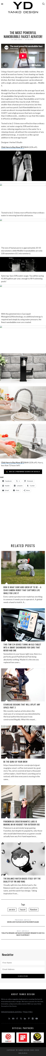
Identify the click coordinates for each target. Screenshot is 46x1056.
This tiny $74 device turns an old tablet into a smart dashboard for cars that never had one (22, 647)
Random (33, 909)
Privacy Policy (28, 1012)
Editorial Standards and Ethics (11, 1012)
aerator (12, 909)
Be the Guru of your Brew (15, 761)
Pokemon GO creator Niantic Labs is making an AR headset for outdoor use (21, 823)
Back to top (22, 1053)
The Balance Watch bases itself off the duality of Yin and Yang (22, 880)
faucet (22, 909)
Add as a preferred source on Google (24, 471)
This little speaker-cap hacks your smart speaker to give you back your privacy (23, 933)
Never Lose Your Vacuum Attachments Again (23, 921)
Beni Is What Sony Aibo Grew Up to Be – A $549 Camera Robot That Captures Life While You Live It (22, 590)
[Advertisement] (23, 23)
